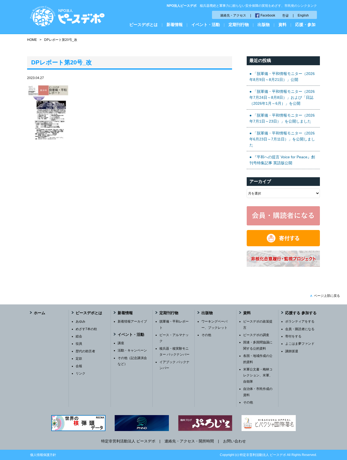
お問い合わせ (234, 441)
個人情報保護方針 (43, 455)
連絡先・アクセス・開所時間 (189, 441)
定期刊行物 (239, 24)
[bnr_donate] (283, 245)
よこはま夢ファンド (299, 344)
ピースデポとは (143, 24)
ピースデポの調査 (256, 335)
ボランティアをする (299, 321)
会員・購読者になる (299, 329)
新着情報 (174, 24)
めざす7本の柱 (86, 329)
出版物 (264, 24)
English (303, 15)
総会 (79, 336)
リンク (80, 373)
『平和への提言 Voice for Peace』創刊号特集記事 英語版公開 (282, 160)
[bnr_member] (283, 224)
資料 (282, 24)
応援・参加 (305, 24)
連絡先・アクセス (233, 15)
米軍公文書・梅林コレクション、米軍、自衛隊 (257, 375)
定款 (79, 358)
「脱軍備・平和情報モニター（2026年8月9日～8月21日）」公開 (282, 76)
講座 (121, 343)
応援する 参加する (301, 313)
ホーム (39, 313)
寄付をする (293, 336)
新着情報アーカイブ (132, 321)
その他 (206, 335)
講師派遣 (291, 351)
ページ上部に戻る (325, 296)
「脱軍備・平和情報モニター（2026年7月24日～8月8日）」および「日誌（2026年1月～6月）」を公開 (282, 97)
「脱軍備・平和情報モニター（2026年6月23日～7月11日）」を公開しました (282, 139)
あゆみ (80, 321)
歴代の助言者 (85, 351)
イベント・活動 (205, 24)
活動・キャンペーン (132, 350)
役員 (79, 344)
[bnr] (283, 265)
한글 (285, 15)
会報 (79, 366)
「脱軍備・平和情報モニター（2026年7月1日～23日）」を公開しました (282, 118)
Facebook (268, 15)
